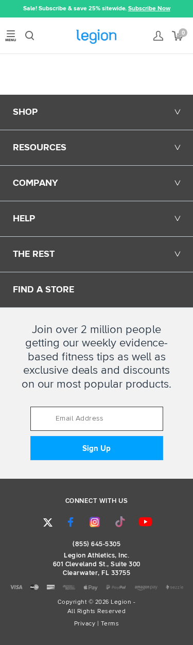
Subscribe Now (149, 9)
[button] (7, 9)
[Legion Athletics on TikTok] (120, 522)
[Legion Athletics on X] (48, 522)
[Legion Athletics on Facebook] (70, 522)
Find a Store (43, 289)
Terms (110, 624)
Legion (96, 36)
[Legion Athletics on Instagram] (94, 522)
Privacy (85, 624)
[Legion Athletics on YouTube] (145, 522)
